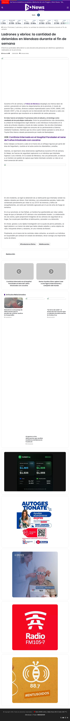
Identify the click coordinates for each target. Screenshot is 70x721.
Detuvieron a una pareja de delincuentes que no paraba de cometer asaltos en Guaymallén (13, 312)
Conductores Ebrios (28, 244)
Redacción (5, 53)
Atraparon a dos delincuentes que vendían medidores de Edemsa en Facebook (34, 439)
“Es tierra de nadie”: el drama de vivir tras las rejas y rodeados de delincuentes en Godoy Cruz (56, 312)
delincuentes (44, 244)
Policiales (11, 27)
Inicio (5, 27)
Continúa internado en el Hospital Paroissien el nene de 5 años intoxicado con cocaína (35, 139)
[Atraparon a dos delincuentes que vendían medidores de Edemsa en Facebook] (35, 366)
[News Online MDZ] (35, 7)
